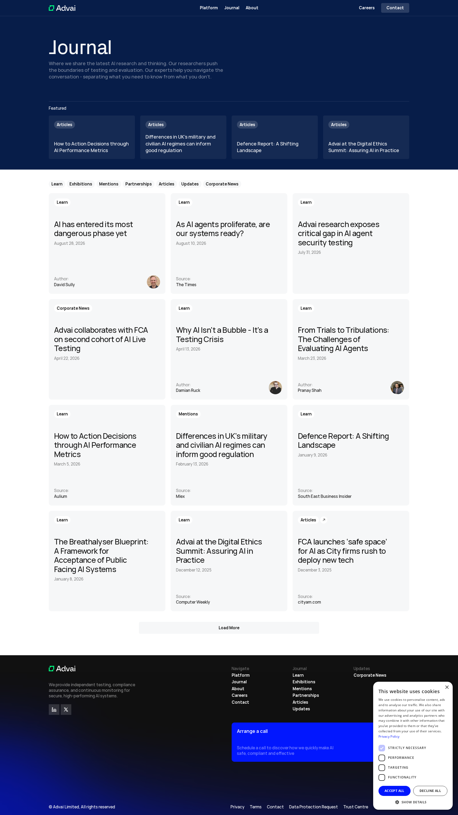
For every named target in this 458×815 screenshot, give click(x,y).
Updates (301, 709)
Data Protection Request (313, 807)
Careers (367, 8)
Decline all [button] (430, 791)
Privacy (237, 807)
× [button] (447, 687)
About (252, 8)
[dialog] (413, 746)
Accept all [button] (394, 791)
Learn (298, 675)
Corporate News (370, 675)
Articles (300, 702)
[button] (412, 801)
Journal (231, 8)
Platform (209, 8)
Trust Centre (355, 807)
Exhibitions (304, 682)
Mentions (302, 689)
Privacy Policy (388, 736)
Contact (240, 702)
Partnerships (306, 695)
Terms (256, 807)
